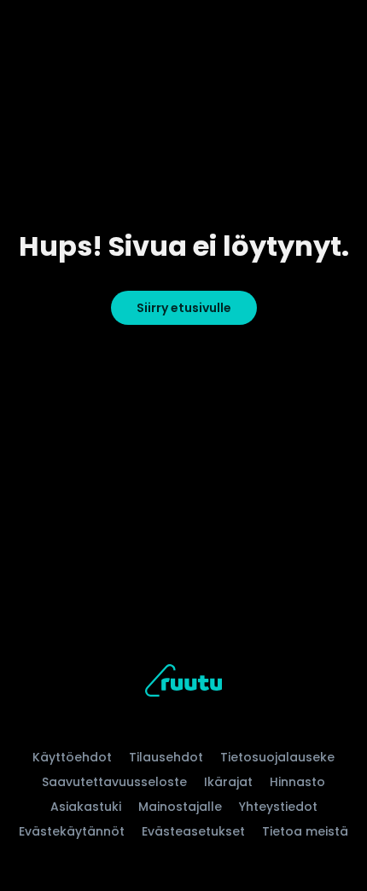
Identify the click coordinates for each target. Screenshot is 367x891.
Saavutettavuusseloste (114, 781)
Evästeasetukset (193, 831)
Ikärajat (228, 781)
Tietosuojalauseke (277, 757)
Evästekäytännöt (72, 831)
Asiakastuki (85, 806)
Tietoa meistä (305, 831)
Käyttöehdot (72, 757)
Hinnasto (297, 781)
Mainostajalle (180, 806)
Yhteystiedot (278, 806)
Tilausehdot (166, 757)
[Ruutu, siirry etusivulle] (183, 683)
